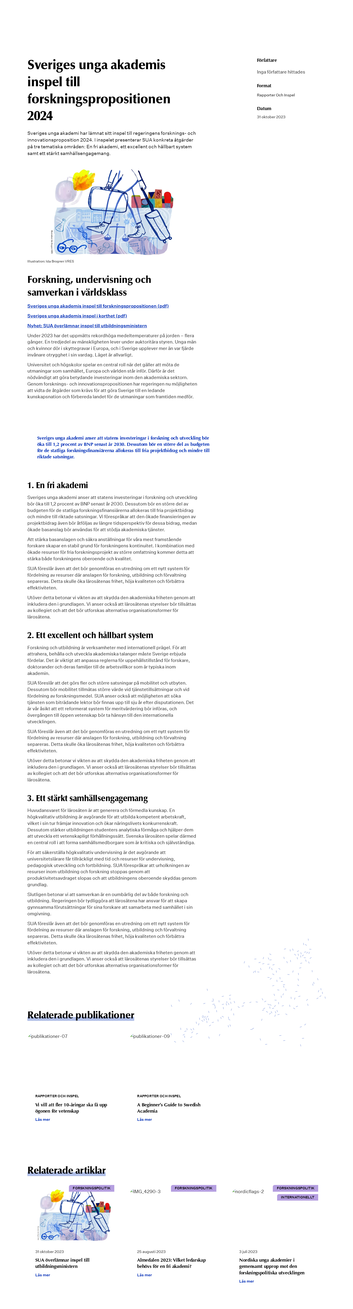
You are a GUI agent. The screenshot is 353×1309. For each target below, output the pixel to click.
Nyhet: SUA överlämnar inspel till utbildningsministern (87, 326)
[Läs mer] (74, 1081)
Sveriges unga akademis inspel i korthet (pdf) (77, 316)
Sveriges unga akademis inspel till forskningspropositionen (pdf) (98, 306)
